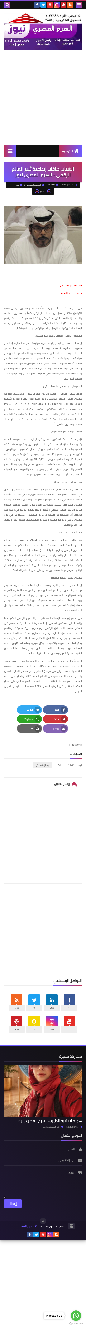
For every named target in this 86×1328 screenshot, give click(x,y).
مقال (17, 185)
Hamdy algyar (71, 1127)
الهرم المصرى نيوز (22, 1226)
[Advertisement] (43, 97)
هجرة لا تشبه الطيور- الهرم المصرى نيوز (49, 1120)
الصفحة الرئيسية (34, 185)
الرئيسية (67, 151)
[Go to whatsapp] (76, 1315)
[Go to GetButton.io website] (76, 1323)
